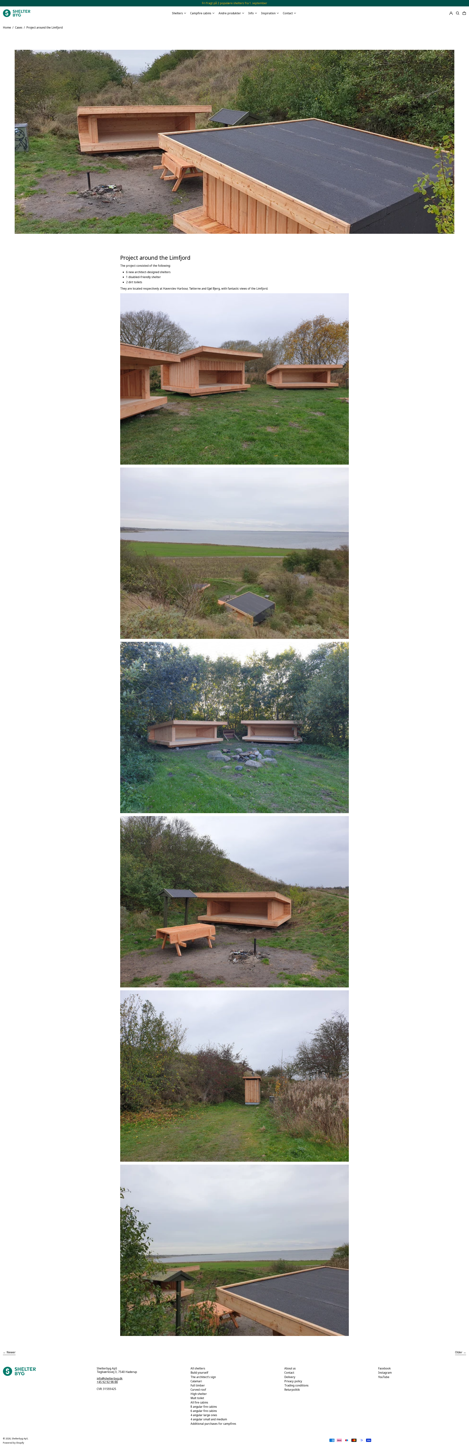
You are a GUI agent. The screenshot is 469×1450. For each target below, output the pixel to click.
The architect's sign (203, 1377)
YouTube (383, 1377)
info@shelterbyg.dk (110, 1378)
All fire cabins (199, 1402)
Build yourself (199, 1373)
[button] (457, 13)
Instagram (385, 1372)
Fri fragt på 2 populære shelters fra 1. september (234, 3)
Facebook (384, 1368)
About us (290, 1368)
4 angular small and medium (209, 1419)
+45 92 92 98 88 (107, 1382)
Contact (289, 1373)
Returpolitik (292, 1390)
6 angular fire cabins (204, 1411)
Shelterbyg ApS (20, 1438)
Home (7, 27)
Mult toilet (197, 1398)
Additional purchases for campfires (213, 1424)
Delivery (289, 1377)
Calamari (196, 1381)
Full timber (198, 1385)
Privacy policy (293, 1381)
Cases (18, 27)
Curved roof (198, 1390)
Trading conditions (296, 1385)
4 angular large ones (204, 1415)
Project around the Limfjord (44, 27)
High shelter (199, 1394)
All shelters (198, 1368)
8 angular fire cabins (204, 1407)
